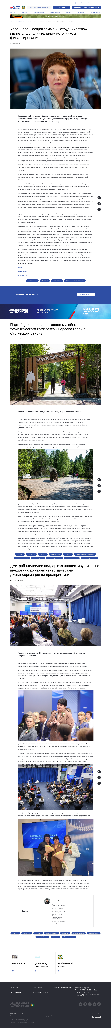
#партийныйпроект (94, 933)
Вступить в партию (95, 12)
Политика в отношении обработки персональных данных (26, 1021)
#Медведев (55, 936)
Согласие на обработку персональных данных (22, 1022)
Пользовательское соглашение (18, 1018)
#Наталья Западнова (51, 933)
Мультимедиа (81, 12)
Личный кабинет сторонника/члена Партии (86, 7)
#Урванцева (45, 280)
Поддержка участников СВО (55, 16)
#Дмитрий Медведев (68, 936)
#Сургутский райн (55, 554)
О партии (12, 12)
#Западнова (65, 933)
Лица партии (24, 12)
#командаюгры (22, 271)
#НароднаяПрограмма (72, 558)
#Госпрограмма (57, 280)
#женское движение (78, 933)
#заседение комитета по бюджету (75, 280)
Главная (12, 21)
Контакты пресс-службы (41, 992)
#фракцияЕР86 (22, 275)
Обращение (61, 7)
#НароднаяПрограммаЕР (89, 558)
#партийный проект (42, 936)
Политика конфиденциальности (19, 1019)
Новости (30, 21)
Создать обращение (86, 294)
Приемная (68, 12)
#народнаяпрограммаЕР (54, 558)
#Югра (43, 554)
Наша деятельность (39, 12)
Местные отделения (55, 12)
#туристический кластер (22, 558)
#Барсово (67, 554)
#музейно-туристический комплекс (85, 554)
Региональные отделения (63, 987)
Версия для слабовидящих (94, 2)
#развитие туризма (38, 558)
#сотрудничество (32, 280)
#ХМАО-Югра (31, 554)
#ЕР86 (20, 267)
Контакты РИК (16, 992)
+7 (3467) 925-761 (86, 989)
